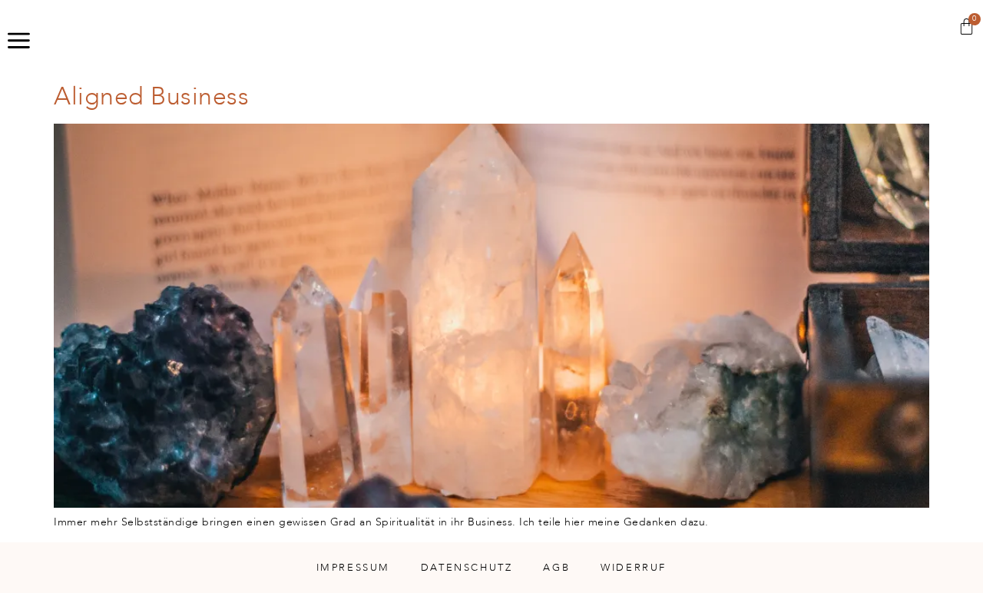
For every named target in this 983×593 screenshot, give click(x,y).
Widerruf (634, 568)
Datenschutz (467, 568)
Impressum (353, 568)
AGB (556, 568)
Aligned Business (151, 97)
